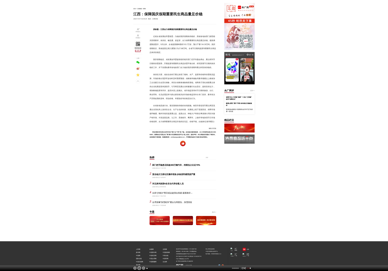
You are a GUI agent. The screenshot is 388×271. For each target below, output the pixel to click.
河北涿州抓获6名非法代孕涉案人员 (168, 183)
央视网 (151, 249)
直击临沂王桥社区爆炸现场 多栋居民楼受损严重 (173, 174)
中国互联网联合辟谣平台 (212, 251)
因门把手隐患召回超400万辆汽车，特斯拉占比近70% (176, 165)
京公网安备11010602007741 (195, 256)
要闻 (144, 9)
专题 (152, 211)
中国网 (138, 255)
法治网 (165, 262)
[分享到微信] (138, 62)
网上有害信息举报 (210, 249)
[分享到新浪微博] (138, 68)
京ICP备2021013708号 (181, 256)
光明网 (165, 249)
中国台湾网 (152, 258)
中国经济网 (152, 255)
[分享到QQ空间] (138, 75)
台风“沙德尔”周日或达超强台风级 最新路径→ (172, 192)
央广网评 (229, 90)
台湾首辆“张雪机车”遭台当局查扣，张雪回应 (172, 202)
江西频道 (139, 9)
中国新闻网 (166, 252)
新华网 (138, 252)
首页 (134, 9)
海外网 (138, 265)
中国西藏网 (152, 262)
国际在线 (139, 258)
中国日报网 (139, 262)
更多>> (214, 212)
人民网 (138, 249)
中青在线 (165, 255)
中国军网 (165, 258)
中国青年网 (152, 252)
